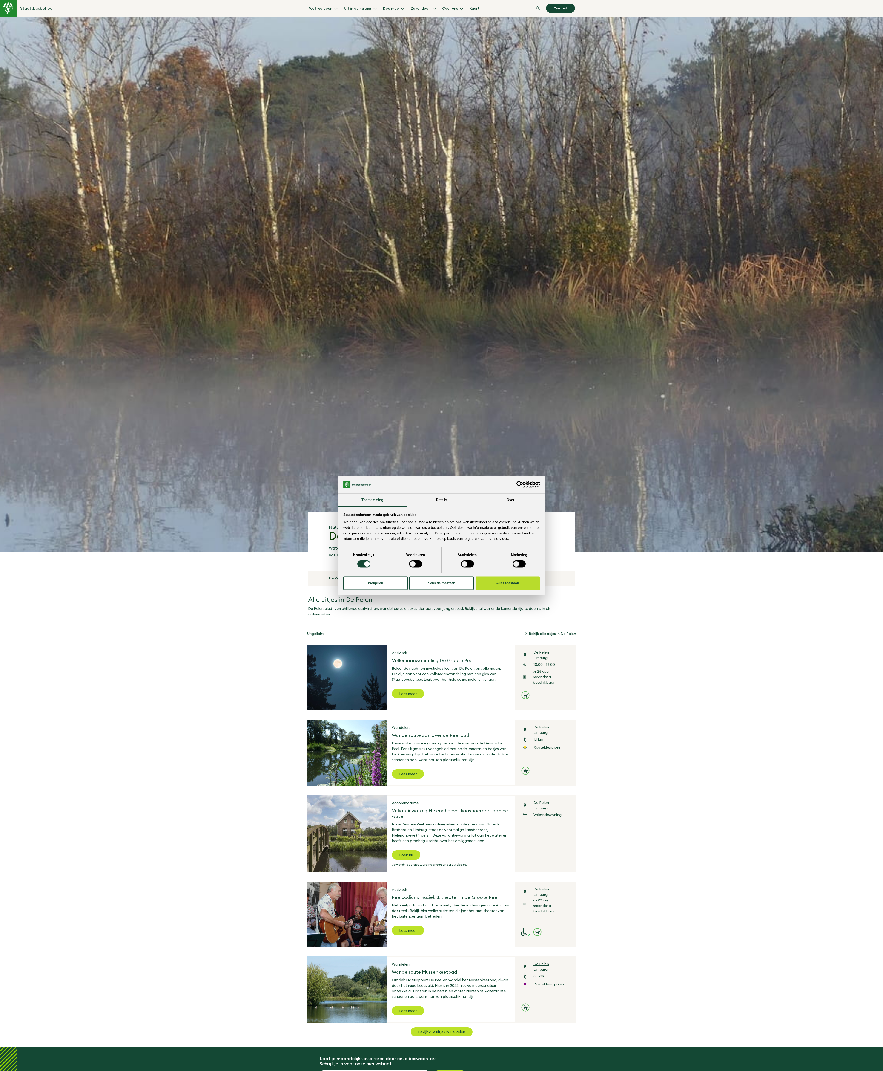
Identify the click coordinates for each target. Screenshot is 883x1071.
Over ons (450, 8)
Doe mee (391, 8)
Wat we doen (320, 8)
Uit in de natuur (357, 8)
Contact (560, 8)
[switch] (415, 564)
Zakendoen (420, 8)
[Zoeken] (537, 8)
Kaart (474, 8)
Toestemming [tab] (372, 500)
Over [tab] (510, 500)
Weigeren (375, 583)
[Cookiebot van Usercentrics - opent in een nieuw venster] (520, 484)
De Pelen (336, 578)
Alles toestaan (507, 583)
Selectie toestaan (441, 583)
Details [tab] (441, 500)
